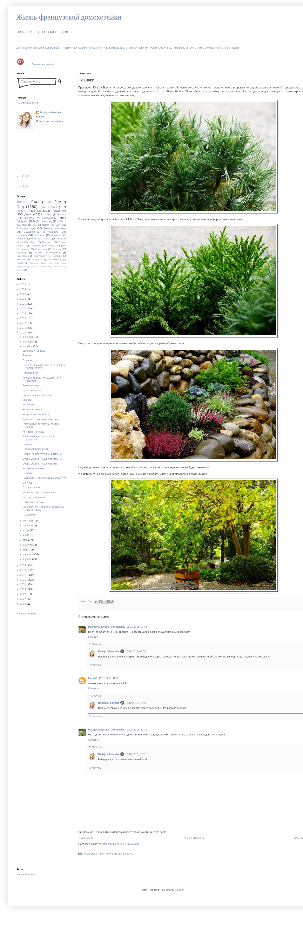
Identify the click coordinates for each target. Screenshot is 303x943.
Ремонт (21, 210)
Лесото (33, 266)
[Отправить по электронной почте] (97, 602)
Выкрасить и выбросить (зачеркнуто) (44, 478)
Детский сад (44, 221)
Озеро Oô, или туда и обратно (40, 463)
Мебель (56, 235)
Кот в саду (29, 404)
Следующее (86, 838)
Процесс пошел (32, 487)
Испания (21, 235)
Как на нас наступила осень (39, 492)
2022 (23, 298)
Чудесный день (32, 390)
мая (25, 540)
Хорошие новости (40, 245)
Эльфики (28, 473)
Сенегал (57, 249)
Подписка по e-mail (43, 64)
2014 (23, 565)
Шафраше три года (34, 350)
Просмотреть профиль (49, 121)
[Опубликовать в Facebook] (108, 602)
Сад (90, 601)
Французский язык (54, 228)
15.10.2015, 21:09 (137, 729)
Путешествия (48, 207)
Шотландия (40, 256)
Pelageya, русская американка (106, 626)
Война (44, 266)
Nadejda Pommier (108, 651)
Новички (27, 444)
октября (28, 346)
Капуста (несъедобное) (36, 414)
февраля (28, 554)
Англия (25, 249)
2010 (23, 584)
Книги (62, 214)
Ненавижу (43, 224)
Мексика (46, 242)
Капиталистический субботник (40, 419)
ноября (27, 341)
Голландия (37, 259)
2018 (23, 318)
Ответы (96, 644)
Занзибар (21, 252)
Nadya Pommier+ (26, 874)
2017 (23, 323)
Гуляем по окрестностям (37, 395)
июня (26, 535)
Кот (48, 202)
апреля (27, 544)
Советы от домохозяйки (41, 218)
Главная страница (193, 838)
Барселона (41, 249)
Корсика (39, 235)
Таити (62, 221)
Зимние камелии (32, 409)
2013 (23, 570)
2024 (23, 289)
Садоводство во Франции (41, 231)
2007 (23, 598)
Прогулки (21, 221)
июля (26, 530)
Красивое (46, 214)
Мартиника (57, 266)
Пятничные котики (33, 502)
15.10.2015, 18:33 (109, 678)
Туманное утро (31, 385)
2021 (23, 303)
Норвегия (57, 256)
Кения (34, 238)
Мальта (47, 238)
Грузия (19, 263)
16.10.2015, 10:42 (135, 702)
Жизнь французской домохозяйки (68, 17)
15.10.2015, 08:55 (135, 651)
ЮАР (58, 224)
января (27, 559)
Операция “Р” (31, 373)
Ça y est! (27, 482)
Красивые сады (26, 228)
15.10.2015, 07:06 (137, 626)
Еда (39, 210)
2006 (23, 603)
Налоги (20, 270)
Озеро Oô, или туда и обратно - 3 (42, 454)
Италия (38, 252)
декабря (28, 337)
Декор (28, 214)
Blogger (179, 889)
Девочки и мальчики (34, 497)
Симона (20, 238)
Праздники (59, 210)
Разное (27, 355)
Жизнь (22, 202)
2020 (23, 308)
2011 (23, 579)
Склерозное (22, 256)
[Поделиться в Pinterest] (112, 602)
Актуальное (55, 259)
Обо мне (24, 176)
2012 (23, 575)
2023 (23, 294)
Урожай (27, 399)
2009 (23, 589)
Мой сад (24, 186)
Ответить (93, 637)
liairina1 (92, 678)
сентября (29, 520)
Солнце (27, 360)
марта (27, 549)
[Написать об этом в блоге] (101, 602)
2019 (23, 313)
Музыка (26, 224)
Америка (61, 245)
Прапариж (29, 514)
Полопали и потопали (36, 449)
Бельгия (20, 259)
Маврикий (55, 252)
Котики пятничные (33, 431)
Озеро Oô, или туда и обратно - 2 (42, 458)
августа (27, 525)
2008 (23, 594)
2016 (23, 327)
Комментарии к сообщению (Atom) (119, 844)
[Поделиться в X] (104, 602)
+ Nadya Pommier (26, 613)
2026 (23, 284)
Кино (32, 242)
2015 (23, 332)
